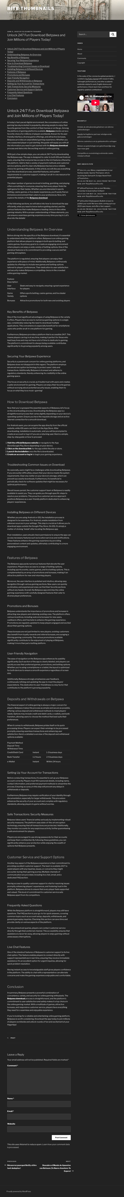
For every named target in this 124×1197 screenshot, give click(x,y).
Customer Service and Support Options (24, 89)
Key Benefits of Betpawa (18, 57)
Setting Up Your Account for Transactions (25, 84)
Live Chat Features (15, 95)
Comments (81, 58)
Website (11, 1124)
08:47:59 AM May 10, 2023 (89, 194)
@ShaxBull (84, 201)
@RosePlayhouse (86, 188)
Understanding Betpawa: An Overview (24, 54)
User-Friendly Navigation (18, 78)
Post (13, 1038)
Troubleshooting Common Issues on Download (28, 66)
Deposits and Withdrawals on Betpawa (24, 81)
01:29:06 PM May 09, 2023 (89, 209)
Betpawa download (39, 198)
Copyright (81, 63)
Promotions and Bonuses (18, 75)
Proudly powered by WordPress (19, 1191)
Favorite (100, 184)
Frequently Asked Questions (19, 92)
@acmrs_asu (85, 170)
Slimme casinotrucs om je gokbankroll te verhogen (96, 141)
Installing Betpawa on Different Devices (25, 69)
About (79, 54)
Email (10, 1111)
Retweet (93, 184)
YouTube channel (91, 79)
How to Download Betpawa (19, 63)
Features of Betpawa (16, 72)
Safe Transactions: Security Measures (24, 86)
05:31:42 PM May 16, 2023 (89, 181)
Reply (88, 184)
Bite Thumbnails (31, 8)
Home (79, 49)
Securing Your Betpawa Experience (23, 60)
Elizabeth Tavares (31, 31)
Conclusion (12, 98)
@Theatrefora (82, 178)
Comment (12, 1065)
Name (10, 1098)
